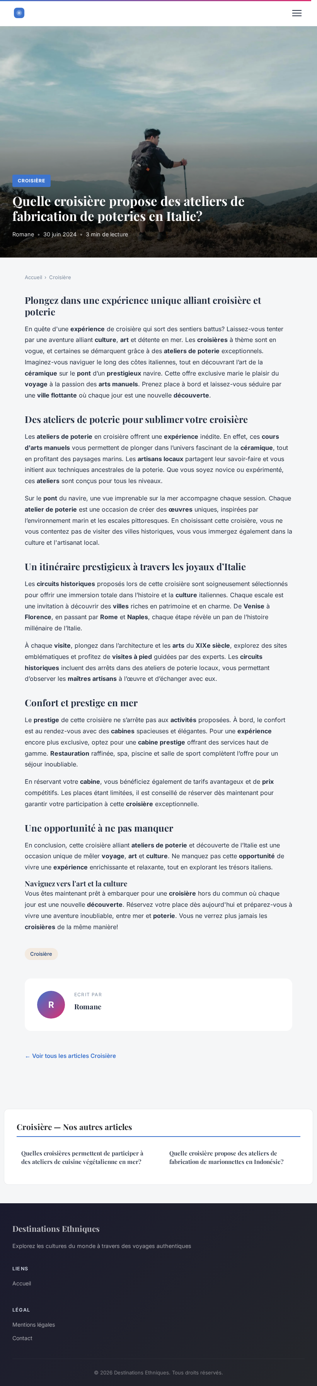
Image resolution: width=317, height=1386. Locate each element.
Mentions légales (33, 1324)
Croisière (31, 181)
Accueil (33, 277)
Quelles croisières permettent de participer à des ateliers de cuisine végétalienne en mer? (82, 1157)
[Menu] (297, 13)
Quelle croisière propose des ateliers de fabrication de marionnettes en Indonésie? (226, 1157)
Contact (22, 1338)
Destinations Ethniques (56, 1228)
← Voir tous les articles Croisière (70, 1055)
